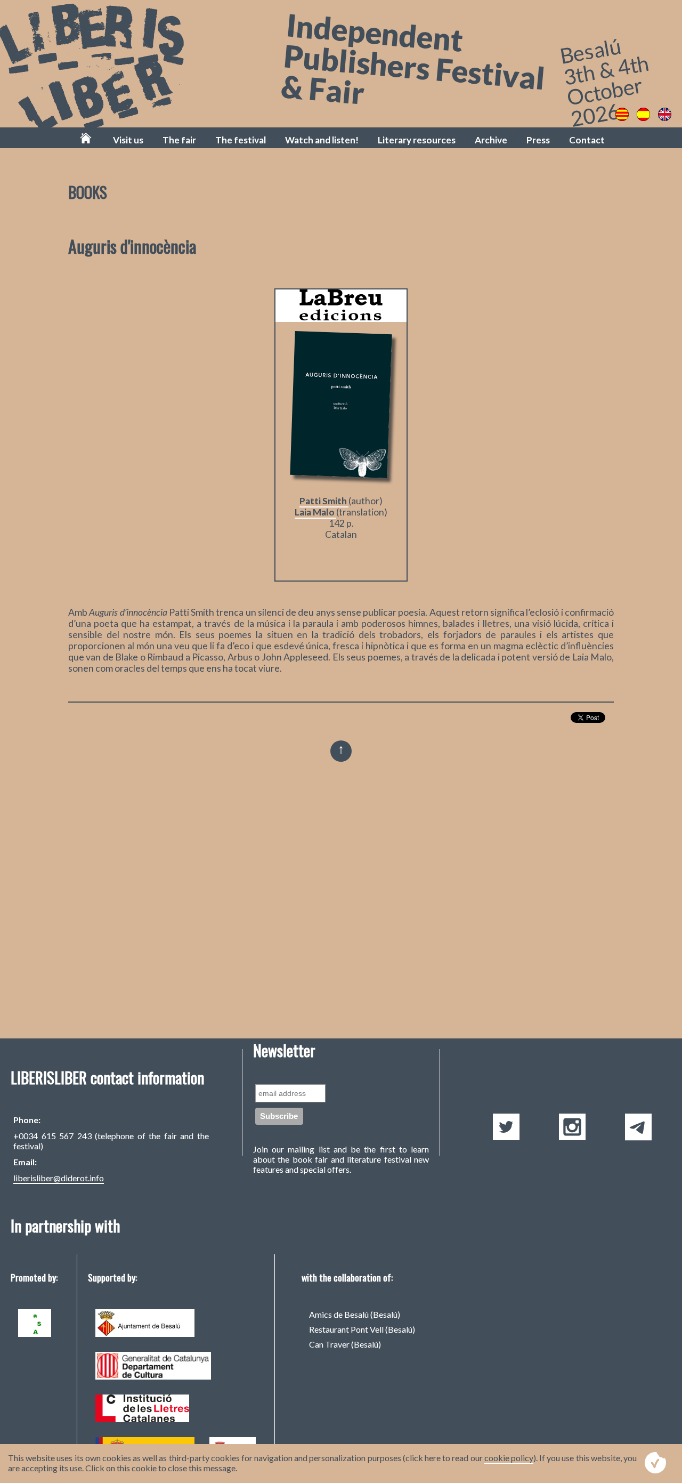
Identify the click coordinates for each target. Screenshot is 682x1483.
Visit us (128, 140)
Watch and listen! (322, 140)
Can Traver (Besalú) (345, 1344)
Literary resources (417, 140)
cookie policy (508, 1458)
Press (538, 140)
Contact (587, 140)
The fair (179, 140)
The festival (240, 140)
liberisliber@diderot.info (58, 1178)
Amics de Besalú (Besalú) (354, 1314)
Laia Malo (315, 512)
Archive (491, 140)
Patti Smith (323, 500)
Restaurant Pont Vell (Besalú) (362, 1329)
